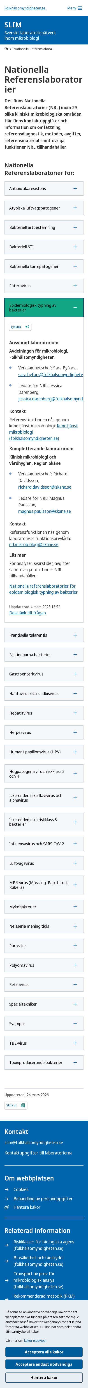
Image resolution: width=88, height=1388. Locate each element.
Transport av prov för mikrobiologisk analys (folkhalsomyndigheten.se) (38, 1280)
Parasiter (17, 945)
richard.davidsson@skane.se (44, 487)
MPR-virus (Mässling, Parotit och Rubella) (39, 885)
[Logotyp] (72, 31)
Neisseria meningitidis (29, 926)
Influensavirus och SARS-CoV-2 (36, 843)
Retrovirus (18, 984)
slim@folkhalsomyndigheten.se (34, 1142)
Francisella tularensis (28, 635)
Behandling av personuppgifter (43, 1199)
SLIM (30, 30)
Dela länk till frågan (27, 613)
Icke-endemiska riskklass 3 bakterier (33, 822)
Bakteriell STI (21, 246)
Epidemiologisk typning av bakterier (32, 307)
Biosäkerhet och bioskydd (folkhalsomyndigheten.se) (38, 1261)
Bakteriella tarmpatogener (34, 266)
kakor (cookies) (35, 1340)
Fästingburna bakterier (30, 654)
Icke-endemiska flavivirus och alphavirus (35, 798)
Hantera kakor (44, 1377)
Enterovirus (19, 285)
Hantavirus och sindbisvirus (33, 693)
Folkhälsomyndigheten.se (25, 8)
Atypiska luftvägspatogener (34, 208)
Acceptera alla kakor (44, 1352)
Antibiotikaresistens (27, 188)
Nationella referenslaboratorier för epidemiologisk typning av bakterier (43, 589)
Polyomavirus (21, 965)
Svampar (17, 1023)
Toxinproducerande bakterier (36, 1062)
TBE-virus (18, 1043)
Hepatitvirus (20, 713)
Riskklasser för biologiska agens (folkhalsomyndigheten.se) (44, 1245)
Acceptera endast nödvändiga (44, 1364)
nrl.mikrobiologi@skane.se (33, 544)
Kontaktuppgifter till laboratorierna (38, 1153)
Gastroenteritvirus (26, 674)
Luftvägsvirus (21, 863)
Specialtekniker (23, 1004)
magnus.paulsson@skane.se (44, 511)
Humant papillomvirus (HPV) (34, 752)
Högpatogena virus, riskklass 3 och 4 (37, 774)
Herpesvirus (20, 732)
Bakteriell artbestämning (32, 227)
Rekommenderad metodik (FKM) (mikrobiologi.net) (44, 1299)
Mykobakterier (22, 906)
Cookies (21, 1189)
